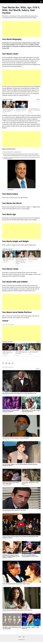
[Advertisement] (21, 29)
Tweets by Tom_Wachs (8, 324)
